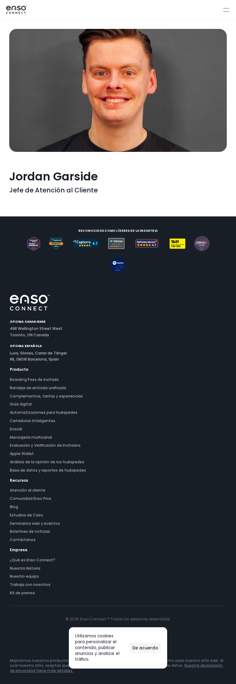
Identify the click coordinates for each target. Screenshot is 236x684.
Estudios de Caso (26, 515)
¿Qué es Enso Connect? (32, 560)
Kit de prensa (22, 593)
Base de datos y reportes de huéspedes (48, 470)
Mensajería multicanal (31, 437)
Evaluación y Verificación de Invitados (45, 445)
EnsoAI (16, 429)
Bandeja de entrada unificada (38, 387)
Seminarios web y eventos (35, 523)
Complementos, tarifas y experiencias (46, 396)
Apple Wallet (22, 453)
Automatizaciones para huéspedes (43, 412)
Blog (14, 506)
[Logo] (16, 10)
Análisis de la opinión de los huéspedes (47, 462)
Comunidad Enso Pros (30, 498)
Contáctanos (23, 539)
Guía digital (21, 404)
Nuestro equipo (24, 576)
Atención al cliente (27, 490)
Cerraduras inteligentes (32, 420)
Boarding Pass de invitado (34, 379)
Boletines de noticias (30, 531)
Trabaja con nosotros (30, 584)
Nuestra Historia (25, 568)
